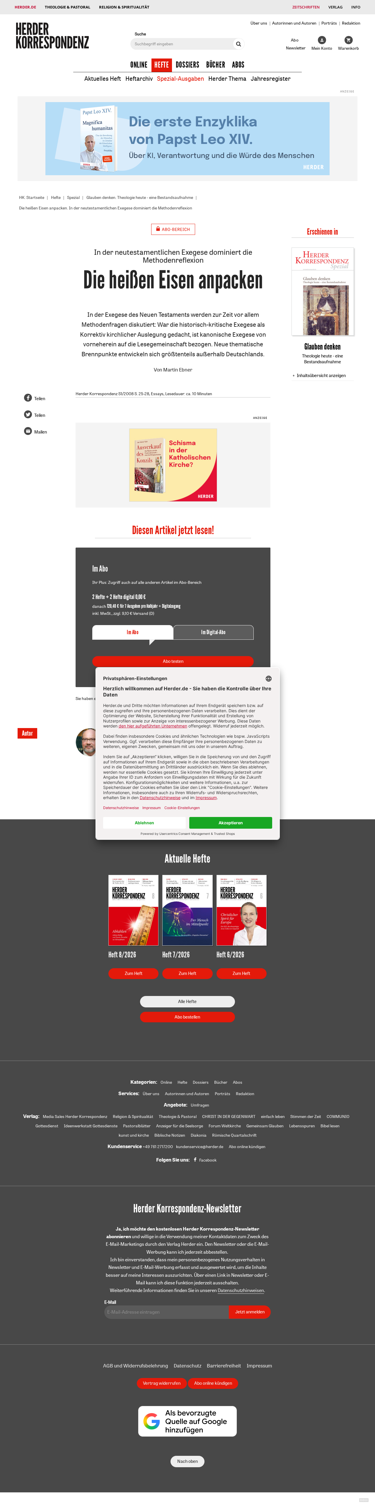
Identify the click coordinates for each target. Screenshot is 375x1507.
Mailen (40, 432)
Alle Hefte (187, 1001)
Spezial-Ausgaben (180, 78)
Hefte (161, 65)
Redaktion (351, 23)
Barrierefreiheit (224, 1365)
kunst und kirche (134, 1135)
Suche (140, 34)
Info (355, 7)
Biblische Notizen (169, 1135)
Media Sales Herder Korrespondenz (75, 1116)
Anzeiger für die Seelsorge (179, 1125)
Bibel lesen (330, 1125)
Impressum (259, 1365)
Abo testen (173, 661)
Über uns (258, 23)
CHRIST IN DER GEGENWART (228, 1116)
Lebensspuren (302, 1125)
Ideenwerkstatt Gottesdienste (90, 1125)
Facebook (208, 1160)
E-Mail (110, 1302)
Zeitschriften (306, 7)
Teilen (39, 398)
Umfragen (200, 1105)
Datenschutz (187, 1365)
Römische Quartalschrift (234, 1135)
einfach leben (273, 1116)
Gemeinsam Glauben (265, 1125)
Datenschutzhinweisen (241, 1290)
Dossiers (188, 65)
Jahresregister (271, 78)
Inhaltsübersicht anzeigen (321, 375)
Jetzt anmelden (250, 1312)
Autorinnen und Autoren (294, 23)
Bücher (215, 65)
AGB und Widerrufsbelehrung (135, 1365)
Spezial (73, 197)
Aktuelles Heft (102, 78)
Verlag (335, 7)
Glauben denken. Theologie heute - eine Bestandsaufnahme (139, 197)
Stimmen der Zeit (305, 1116)
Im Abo (132, 632)
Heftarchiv (139, 78)
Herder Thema (227, 78)
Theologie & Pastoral (67, 7)
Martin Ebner (177, 369)
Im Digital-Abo (213, 632)
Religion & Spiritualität (124, 7)
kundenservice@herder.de (199, 1146)
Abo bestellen (187, 1017)
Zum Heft (133, 973)
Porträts (329, 23)
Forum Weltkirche (225, 1125)
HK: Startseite (31, 197)
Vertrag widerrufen (161, 1383)
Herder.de (25, 7)
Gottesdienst (46, 1125)
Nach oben (187, 1461)
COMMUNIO (338, 1116)
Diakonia (199, 1135)
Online (139, 65)
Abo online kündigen (247, 1146)
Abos (238, 65)
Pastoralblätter (137, 1125)
